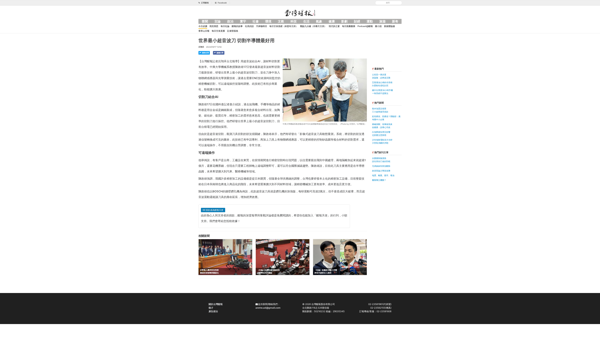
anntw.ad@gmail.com (267, 307)
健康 (332, 21)
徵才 (211, 307)
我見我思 (214, 26)
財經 (357, 21)
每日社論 (225, 26)
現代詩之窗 (334, 26)
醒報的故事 (237, 26)
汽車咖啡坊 (261, 26)
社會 (255, 21)
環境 (268, 21)
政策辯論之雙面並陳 (381, 170)
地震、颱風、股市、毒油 (383, 175)
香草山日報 (203, 30)
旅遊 (382, 21)
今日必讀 (202, 26)
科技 (293, 21)
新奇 (395, 21)
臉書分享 (219, 53)
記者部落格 (232, 30)
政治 (230, 21)
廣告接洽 (213, 311)
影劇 (344, 21)
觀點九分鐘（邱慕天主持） (313, 26)
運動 (370, 21)
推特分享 (205, 53)
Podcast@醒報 (365, 26)
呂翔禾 (201, 47)
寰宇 (243, 21)
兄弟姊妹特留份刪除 (381, 166)
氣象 (319, 21)
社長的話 (249, 26)
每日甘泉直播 (218, 30)
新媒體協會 (389, 26)
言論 (217, 21)
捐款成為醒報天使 (214, 210)
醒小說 (378, 26)
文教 (281, 21)
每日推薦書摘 (348, 26)
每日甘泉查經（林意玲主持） (283, 26)
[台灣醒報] (300, 12)
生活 (306, 21)
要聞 (205, 21)
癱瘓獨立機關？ (379, 180)
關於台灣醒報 (216, 304)
